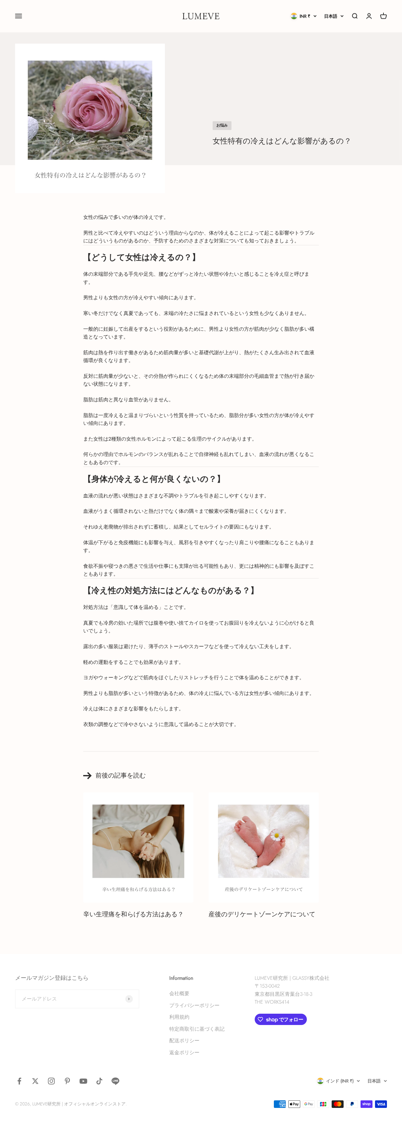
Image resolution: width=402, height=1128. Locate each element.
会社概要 (179, 993)
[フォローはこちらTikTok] (99, 1081)
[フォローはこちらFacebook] (19, 1081)
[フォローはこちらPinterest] (67, 1081)
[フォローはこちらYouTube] (83, 1081)
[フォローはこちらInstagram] (51, 1081)
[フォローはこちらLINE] (115, 1081)
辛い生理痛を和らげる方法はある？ (133, 914)
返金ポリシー (184, 1052)
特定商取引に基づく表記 (197, 1029)
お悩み (222, 125)
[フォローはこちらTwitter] (35, 1081)
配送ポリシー (184, 1040)
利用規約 (179, 1017)
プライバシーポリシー (194, 1005)
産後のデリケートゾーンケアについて (262, 914)
